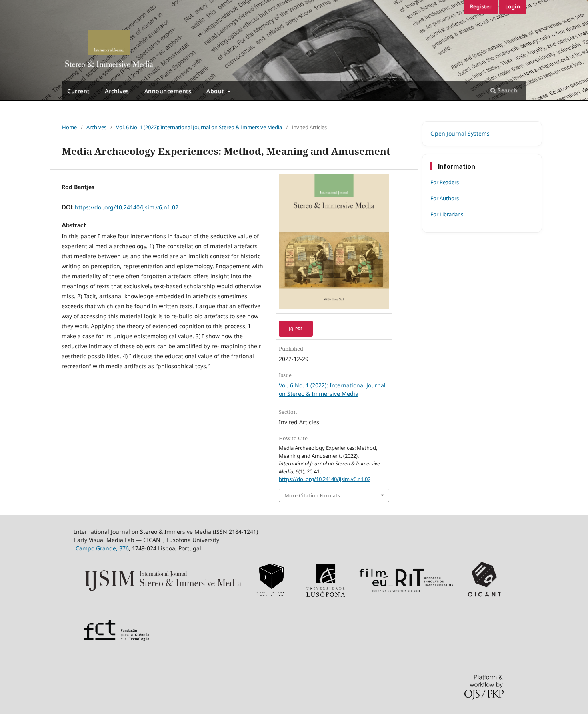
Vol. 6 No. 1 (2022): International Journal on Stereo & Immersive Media (199, 127)
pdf (298, 328)
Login (512, 6)
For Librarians (446, 214)
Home (69, 127)
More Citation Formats (312, 495)
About (216, 91)
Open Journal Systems (460, 133)
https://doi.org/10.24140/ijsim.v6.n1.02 (126, 207)
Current (78, 91)
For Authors (444, 198)
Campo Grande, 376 (102, 548)
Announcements (168, 91)
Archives (117, 91)
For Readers (444, 182)
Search (507, 90)
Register (481, 6)
